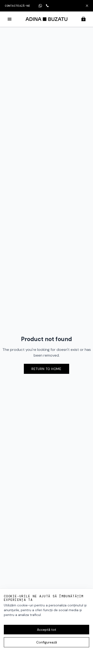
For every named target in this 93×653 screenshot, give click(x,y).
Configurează (46, 642)
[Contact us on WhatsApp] (40, 5)
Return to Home (46, 369)
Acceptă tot (46, 629)
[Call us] (47, 6)
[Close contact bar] (87, 5)
